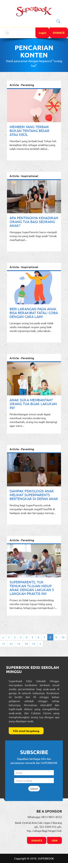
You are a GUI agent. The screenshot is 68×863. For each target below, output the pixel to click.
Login (42, 32)
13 (18, 643)
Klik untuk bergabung (26, 730)
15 (33, 643)
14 (26, 643)
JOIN (54, 840)
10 (63, 637)
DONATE (59, 32)
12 (11, 643)
